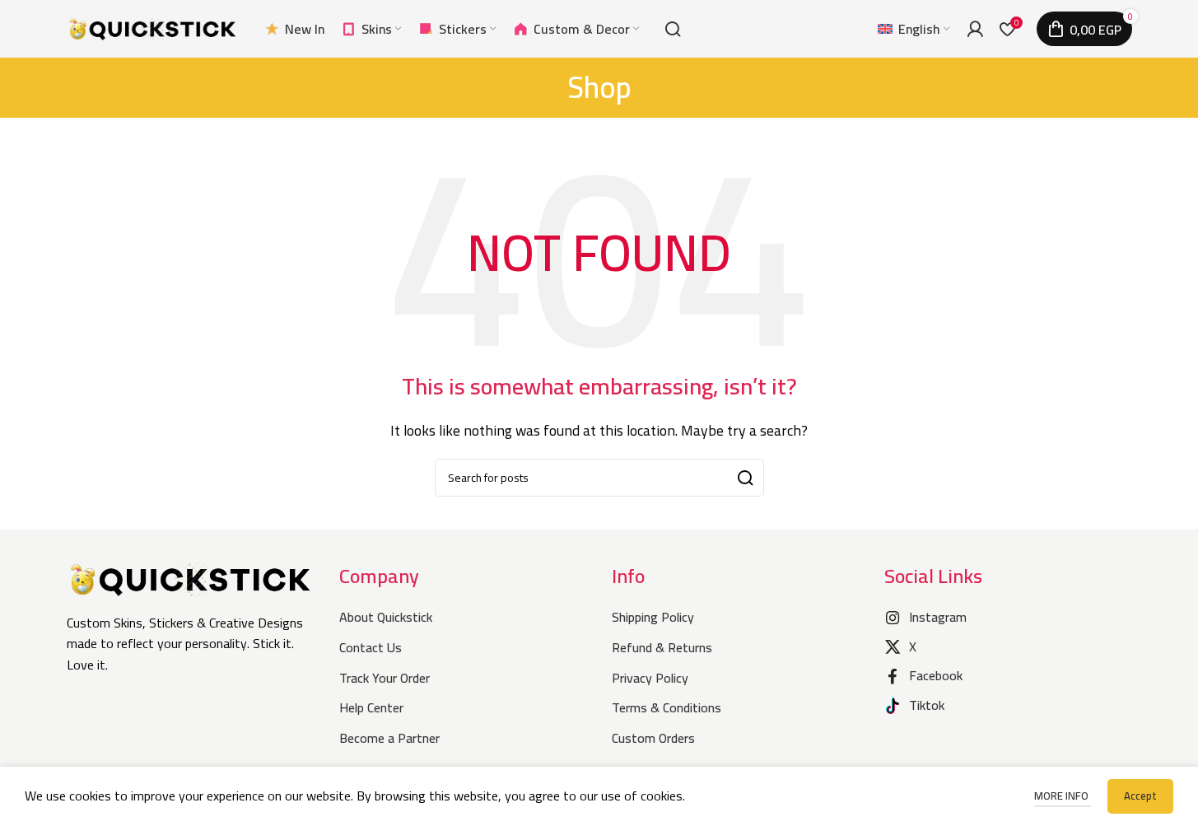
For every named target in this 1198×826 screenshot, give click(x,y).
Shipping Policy (653, 616)
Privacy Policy (650, 677)
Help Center (371, 707)
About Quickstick (385, 616)
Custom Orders (653, 738)
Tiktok (926, 705)
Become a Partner (389, 738)
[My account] (974, 28)
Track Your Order (384, 677)
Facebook (936, 675)
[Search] (672, 28)
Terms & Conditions (666, 707)
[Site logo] (153, 27)
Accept (1140, 795)
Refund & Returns (662, 647)
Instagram (938, 616)
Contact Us (370, 647)
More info (1062, 795)
